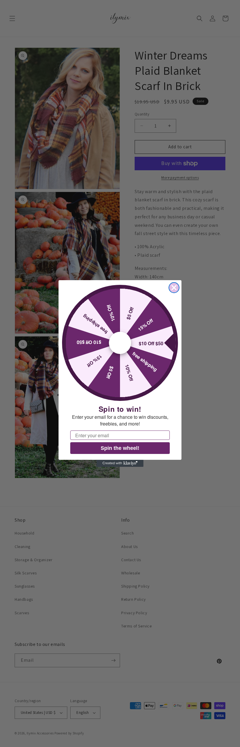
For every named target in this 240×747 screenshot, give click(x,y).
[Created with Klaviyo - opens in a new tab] (120, 463)
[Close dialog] (174, 288)
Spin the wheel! (120, 448)
